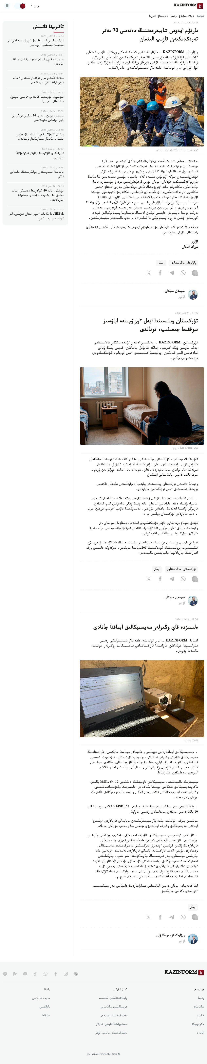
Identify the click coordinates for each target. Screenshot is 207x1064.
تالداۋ (200, 1016)
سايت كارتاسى (41, 998)
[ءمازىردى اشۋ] (7, 6)
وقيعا (174, 17)
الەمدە (200, 1033)
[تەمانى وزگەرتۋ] (20, 6)
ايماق (160, 263)
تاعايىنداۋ (163, 17)
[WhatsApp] (183, 273)
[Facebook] (160, 273)
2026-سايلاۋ (186, 17)
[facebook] (56, 974)
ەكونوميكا (198, 1024)
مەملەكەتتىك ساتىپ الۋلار (111, 1033)
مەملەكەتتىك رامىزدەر (114, 1016)
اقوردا (152, 17)
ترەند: (200, 16)
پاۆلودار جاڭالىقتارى (183, 263)
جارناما (46, 1016)
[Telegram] (171, 273)
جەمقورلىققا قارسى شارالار (111, 1024)
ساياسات (198, 1007)
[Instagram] (194, 273)
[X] (148, 273)
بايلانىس (44, 1007)
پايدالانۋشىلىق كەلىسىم (113, 998)
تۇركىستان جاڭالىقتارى (181, 569)
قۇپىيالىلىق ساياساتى (113, 1007)
